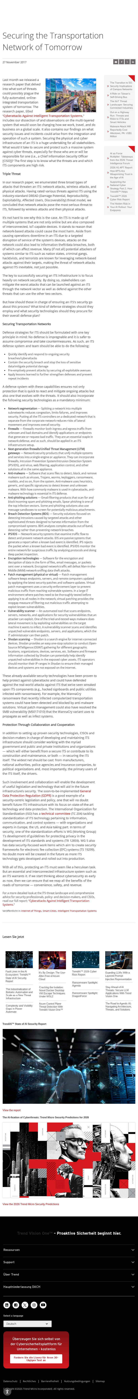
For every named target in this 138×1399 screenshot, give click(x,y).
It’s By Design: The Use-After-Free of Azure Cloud (52, 976)
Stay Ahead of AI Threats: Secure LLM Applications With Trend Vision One (118, 992)
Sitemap (100, 1381)
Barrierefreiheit (50, 1381)
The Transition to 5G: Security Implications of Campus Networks (120, 86)
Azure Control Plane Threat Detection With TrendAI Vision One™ (51, 1006)
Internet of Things (31, 910)
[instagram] (34, 1305)
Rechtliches (29, 1381)
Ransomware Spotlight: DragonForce (85, 994)
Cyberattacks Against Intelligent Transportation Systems (43, 116)
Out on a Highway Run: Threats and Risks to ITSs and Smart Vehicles (118, 117)
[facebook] (121, 61)
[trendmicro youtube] (43, 1305)
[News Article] (115, 61)
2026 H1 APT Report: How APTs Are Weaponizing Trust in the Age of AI (120, 172)
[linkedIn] (132, 61)
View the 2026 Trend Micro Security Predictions (31, 1203)
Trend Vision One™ (35, 1233)
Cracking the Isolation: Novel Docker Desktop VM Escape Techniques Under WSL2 (52, 992)
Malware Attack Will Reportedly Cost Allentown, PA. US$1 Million (120, 131)
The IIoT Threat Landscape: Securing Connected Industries (120, 104)
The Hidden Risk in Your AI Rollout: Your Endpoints (120, 207)
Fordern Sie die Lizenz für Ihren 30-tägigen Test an (34, 1358)
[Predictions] (69, 1159)
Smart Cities (49, 910)
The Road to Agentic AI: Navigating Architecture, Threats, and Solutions (119, 1006)
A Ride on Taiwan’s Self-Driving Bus (119, 95)
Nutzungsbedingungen (77, 1381)
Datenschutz (10, 1381)
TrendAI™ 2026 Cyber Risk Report (120, 198)
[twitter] (127, 61)
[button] (27, 1324)
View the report (12, 1109)
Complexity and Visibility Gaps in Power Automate (19, 1008)
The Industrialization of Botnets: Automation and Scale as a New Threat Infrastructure (19, 994)
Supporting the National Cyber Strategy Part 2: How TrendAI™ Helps (120, 186)
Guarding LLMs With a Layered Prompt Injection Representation (118, 976)
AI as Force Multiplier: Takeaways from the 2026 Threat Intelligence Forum (120, 158)
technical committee (55, 814)
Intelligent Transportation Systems (77, 910)
